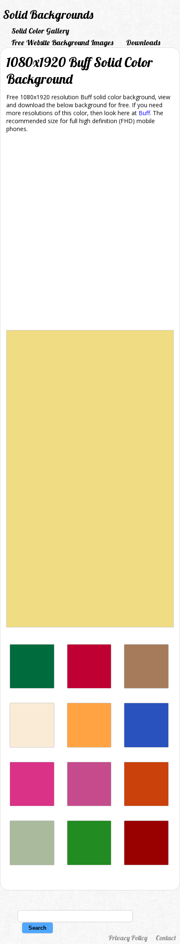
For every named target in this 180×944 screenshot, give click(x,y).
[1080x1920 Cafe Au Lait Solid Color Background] (146, 686)
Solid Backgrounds (48, 14)
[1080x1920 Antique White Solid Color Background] (32, 745)
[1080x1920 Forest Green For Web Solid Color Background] (89, 863)
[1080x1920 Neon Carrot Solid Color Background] (89, 745)
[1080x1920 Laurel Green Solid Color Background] (32, 863)
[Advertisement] (90, 233)
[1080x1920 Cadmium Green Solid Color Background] (32, 686)
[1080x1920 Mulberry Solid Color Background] (89, 804)
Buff (144, 113)
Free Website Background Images (62, 42)
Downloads (143, 42)
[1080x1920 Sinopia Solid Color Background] (146, 804)
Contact (166, 938)
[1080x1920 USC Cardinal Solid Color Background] (146, 863)
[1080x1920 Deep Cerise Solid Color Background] (32, 804)
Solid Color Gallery (40, 31)
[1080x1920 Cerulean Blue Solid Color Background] (146, 745)
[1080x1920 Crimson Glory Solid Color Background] (89, 686)
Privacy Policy (127, 938)
